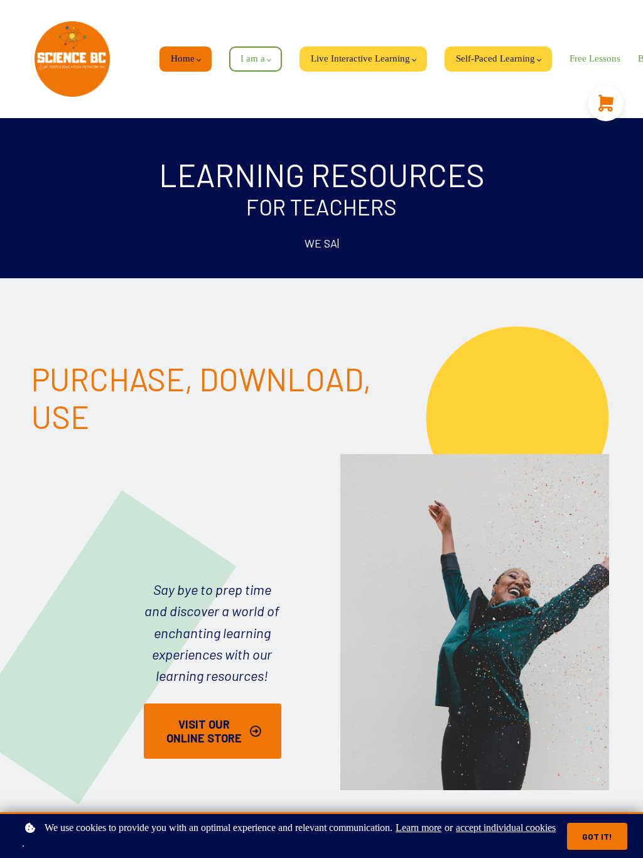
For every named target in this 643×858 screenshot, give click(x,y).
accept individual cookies (506, 827)
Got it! (597, 836)
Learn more (418, 827)
